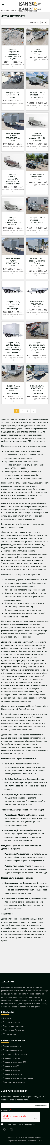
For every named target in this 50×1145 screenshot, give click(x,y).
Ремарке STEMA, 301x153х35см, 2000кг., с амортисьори (13, 305)
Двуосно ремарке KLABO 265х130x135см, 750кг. (12, 262)
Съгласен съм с (21, 1124)
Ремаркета (14, 10)
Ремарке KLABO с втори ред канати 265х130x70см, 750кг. (37, 221)
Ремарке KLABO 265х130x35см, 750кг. (37, 176)
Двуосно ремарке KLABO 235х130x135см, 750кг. (12, 137)
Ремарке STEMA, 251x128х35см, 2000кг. (37, 304)
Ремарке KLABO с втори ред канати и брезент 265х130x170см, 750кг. (37, 263)
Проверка (5, 1111)
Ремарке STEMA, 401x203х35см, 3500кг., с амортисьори (37, 389)
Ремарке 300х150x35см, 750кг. (37, 51)
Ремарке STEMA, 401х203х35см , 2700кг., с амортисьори (13, 389)
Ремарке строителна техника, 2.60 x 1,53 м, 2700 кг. (37, 137)
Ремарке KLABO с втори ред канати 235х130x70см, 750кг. (37, 96)
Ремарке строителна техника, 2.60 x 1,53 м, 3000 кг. (13, 221)
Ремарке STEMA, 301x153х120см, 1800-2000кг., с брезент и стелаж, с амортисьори (13, 347)
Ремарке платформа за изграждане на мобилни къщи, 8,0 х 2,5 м (13, 54)
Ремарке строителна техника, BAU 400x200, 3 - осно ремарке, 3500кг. (13, 179)
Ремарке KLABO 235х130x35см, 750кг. (12, 94)
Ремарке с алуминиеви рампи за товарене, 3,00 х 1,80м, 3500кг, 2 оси (37, 347)
